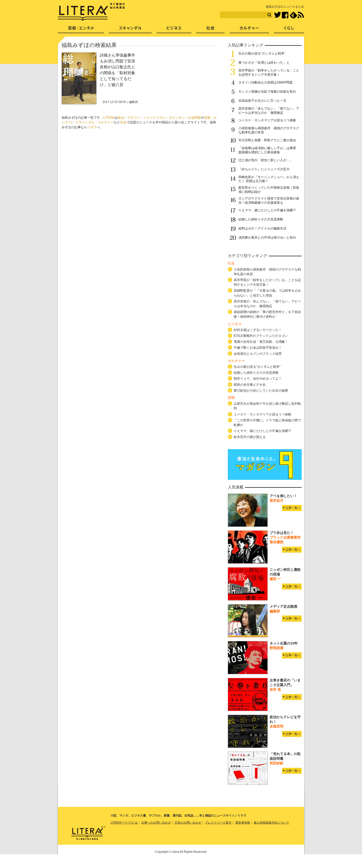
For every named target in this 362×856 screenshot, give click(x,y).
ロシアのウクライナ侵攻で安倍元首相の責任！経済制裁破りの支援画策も (268, 200)
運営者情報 (242, 822)
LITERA (109, 117)
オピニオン (177, 117)
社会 (123, 122)
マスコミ (133, 117)
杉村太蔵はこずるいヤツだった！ (258, 330)
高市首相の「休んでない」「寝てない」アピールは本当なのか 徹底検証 (268, 110)
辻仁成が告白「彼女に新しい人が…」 (265, 160)
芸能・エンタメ (81, 30)
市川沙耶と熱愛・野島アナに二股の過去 (267, 140)
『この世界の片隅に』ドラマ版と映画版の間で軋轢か (267, 422)
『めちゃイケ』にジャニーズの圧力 (264, 169)
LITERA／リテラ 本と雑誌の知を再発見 (91, 12)
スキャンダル (85, 122)
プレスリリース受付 (218, 822)
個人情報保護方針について (271, 822)
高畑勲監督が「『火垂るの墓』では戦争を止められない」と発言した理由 (267, 293)
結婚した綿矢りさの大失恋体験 (260, 219)
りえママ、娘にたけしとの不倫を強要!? (267, 210)
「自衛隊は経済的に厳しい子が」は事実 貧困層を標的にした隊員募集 (268, 150)
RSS (300, 15)
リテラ (92, 127)
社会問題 (194, 117)
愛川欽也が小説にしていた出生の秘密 (261, 390)
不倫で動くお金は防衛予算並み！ (258, 347)
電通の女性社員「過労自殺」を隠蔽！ (261, 341)
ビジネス (174, 30)
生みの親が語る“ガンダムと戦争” (261, 53)
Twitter (277, 15)
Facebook (285, 15)
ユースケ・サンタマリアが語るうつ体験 (267, 120)
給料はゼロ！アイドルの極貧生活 (262, 228)
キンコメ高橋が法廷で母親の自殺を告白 (267, 91)
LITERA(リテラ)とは (124, 822)
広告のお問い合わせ (188, 822)
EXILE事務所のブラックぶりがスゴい (261, 336)
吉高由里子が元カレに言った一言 (262, 100)
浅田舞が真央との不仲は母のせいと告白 (267, 237)
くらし (289, 30)
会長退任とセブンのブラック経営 (258, 354)
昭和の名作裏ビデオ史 (250, 384)
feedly (293, 15)
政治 (121, 117)
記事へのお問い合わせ (156, 822)
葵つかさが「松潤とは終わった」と (264, 62)
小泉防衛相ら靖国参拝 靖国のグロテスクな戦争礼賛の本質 (267, 272)
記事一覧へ (293, 508)
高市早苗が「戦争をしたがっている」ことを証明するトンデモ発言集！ (268, 72)
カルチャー (106, 122)
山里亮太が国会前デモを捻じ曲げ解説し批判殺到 (267, 406)
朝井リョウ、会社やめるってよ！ (258, 378)
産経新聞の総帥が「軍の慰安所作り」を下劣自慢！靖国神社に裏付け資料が (267, 314)
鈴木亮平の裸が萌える (250, 437)
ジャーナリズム (154, 117)
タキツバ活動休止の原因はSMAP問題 (265, 82)
